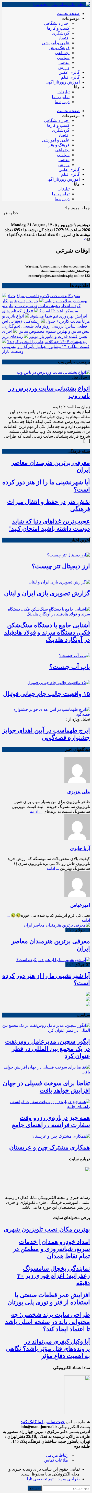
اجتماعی (62, 53)
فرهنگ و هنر (59, 48)
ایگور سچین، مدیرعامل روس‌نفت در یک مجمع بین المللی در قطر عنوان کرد (47, 1048)
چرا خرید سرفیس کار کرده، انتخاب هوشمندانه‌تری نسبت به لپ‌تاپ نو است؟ (41, 306)
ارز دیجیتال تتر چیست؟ (61, 566)
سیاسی (63, 57)
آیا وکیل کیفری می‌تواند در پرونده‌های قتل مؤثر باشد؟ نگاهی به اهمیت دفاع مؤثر (48, 1348)
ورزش (64, 67)
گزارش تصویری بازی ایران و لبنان (47, 593)
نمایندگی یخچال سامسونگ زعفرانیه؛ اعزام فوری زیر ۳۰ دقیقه (53, 1275)
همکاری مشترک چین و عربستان (49, 1147)
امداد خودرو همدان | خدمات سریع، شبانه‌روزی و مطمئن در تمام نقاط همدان (51, 1249)
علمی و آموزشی (56, 43)
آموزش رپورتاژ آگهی (62, 82)
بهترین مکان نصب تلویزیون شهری (47, 1229)
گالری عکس (69, 72)
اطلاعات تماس (57, 1460)
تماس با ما (61, 97)
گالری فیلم (70, 77)
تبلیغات (63, 92)
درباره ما (62, 101)
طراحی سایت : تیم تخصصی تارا (53, 1479)
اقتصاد (64, 38)
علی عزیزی (78, 791)
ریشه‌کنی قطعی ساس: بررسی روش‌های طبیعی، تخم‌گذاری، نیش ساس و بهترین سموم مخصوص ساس (45, 326)
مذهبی (64, 62)
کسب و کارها (58, 28)
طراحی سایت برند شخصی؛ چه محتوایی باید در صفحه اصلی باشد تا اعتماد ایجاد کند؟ (47, 1321)
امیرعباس (80, 905)
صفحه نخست (68, 13)
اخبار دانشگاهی (57, 23)
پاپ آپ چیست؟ (69, 666)
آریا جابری (80, 848)
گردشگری (61, 33)
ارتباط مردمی (58, 1455)
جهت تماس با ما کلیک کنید (43, 1422)
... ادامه (36, 811)
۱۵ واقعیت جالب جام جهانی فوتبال (46, 693)
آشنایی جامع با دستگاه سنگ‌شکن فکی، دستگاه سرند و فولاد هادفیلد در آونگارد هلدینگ (47, 632)
